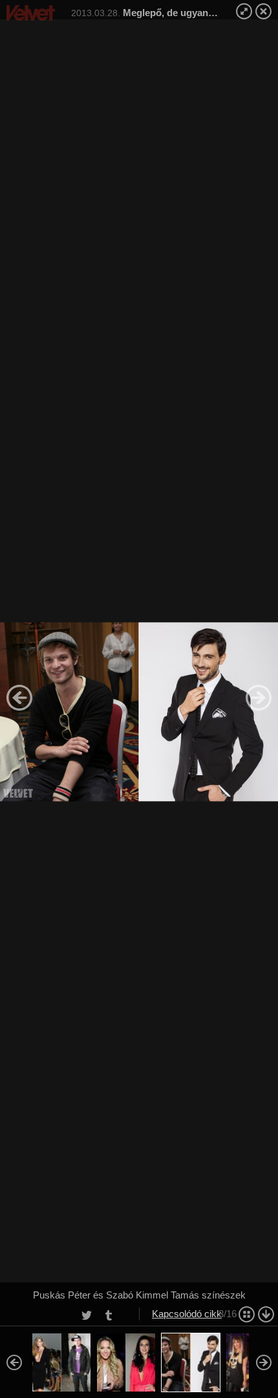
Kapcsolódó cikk (187, 1313)
